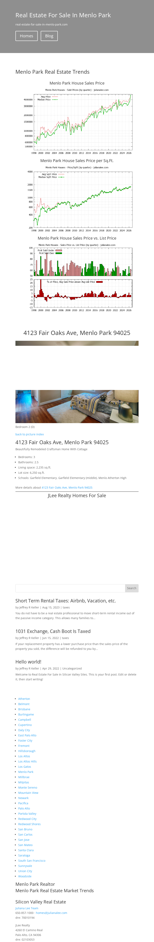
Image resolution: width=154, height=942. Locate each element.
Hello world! (28, 661)
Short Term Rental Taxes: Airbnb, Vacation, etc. (65, 600)
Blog (49, 36)
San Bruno (25, 829)
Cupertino (25, 725)
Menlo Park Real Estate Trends (52, 71)
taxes (66, 607)
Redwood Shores (29, 824)
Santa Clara (26, 850)
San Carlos (25, 834)
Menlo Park (25, 772)
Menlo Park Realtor (35, 884)
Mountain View (28, 793)
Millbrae (23, 777)
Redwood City (27, 819)
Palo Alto (24, 808)
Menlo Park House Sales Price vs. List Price (77, 238)
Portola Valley (27, 813)
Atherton (24, 699)
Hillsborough (26, 751)
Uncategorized (72, 668)
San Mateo (25, 845)
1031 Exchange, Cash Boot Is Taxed (53, 631)
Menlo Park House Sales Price (77, 83)
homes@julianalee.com (51, 913)
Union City (25, 871)
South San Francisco (31, 860)
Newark (23, 798)
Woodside (24, 876)
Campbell (24, 720)
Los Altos (24, 756)
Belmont (23, 704)
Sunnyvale (25, 866)
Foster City (25, 740)
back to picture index (29, 434)
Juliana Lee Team (26, 908)
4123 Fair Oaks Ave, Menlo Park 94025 (67, 487)
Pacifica (23, 803)
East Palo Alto (27, 735)
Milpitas (23, 782)
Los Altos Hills (27, 761)
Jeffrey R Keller (29, 607)
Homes (26, 36)
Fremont (23, 746)
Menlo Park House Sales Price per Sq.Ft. (76, 160)
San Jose (23, 840)
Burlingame (26, 714)
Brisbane (24, 709)
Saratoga (24, 855)
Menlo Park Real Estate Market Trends (54, 890)
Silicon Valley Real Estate (40, 902)
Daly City (24, 730)
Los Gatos (24, 767)
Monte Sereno (27, 787)
